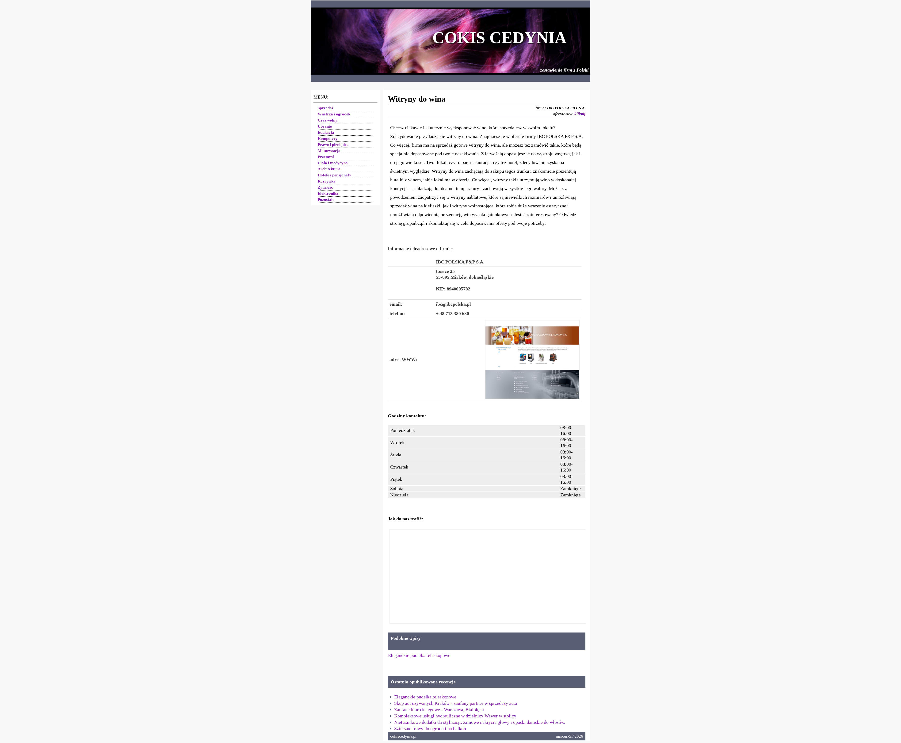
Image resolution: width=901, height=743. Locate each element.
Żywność (325, 187)
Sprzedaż (326, 108)
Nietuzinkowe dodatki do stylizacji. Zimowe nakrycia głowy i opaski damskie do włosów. (479, 722)
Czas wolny (327, 120)
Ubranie (325, 126)
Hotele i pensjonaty (334, 175)
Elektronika (328, 193)
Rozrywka (327, 181)
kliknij (579, 114)
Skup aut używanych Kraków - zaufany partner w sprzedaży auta (455, 703)
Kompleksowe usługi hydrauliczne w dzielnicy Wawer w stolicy (455, 715)
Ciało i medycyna (333, 163)
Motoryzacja (329, 151)
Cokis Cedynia (499, 38)
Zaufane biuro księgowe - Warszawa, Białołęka (439, 709)
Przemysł (326, 157)
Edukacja (326, 132)
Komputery (328, 138)
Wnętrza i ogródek (334, 114)
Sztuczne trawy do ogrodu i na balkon (430, 728)
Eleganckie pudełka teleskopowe (419, 655)
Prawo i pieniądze (333, 144)
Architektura (329, 169)
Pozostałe (326, 199)
